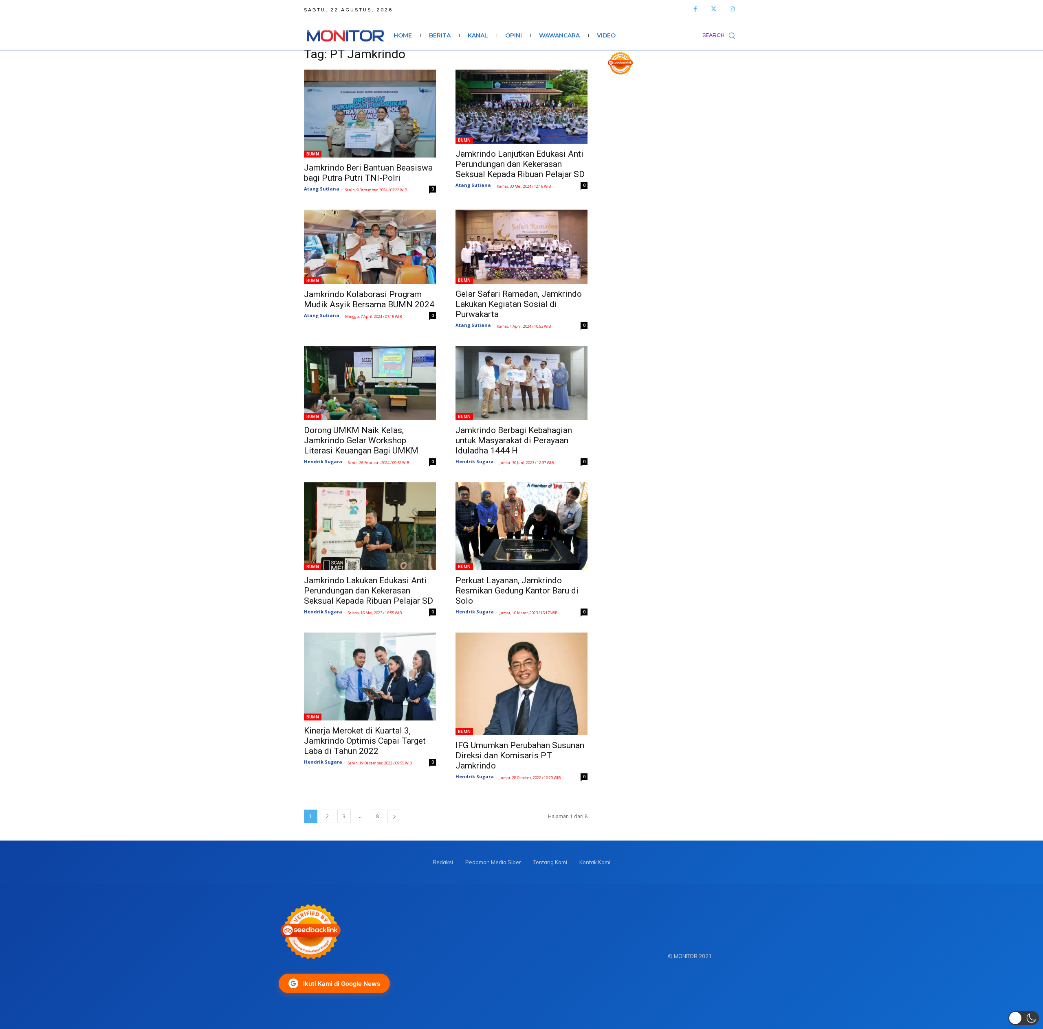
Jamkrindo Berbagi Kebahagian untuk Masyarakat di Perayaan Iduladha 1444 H (513, 440)
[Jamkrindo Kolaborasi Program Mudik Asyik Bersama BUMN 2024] (370, 247)
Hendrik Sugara (323, 461)
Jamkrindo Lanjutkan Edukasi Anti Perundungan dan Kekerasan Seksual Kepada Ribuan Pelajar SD (520, 164)
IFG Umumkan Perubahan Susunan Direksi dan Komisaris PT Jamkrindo (519, 755)
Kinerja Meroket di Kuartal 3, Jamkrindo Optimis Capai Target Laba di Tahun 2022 (365, 741)
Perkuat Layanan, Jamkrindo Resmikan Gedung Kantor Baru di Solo (517, 591)
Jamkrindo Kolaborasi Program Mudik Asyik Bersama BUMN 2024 (369, 299)
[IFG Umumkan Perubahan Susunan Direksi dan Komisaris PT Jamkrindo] (521, 684)
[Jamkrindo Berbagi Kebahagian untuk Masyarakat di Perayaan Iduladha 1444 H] (521, 383)
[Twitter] (713, 9)
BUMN (312, 154)
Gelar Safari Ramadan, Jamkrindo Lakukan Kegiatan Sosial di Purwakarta (518, 304)
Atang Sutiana (321, 189)
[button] (720, 35)
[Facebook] (695, 9)
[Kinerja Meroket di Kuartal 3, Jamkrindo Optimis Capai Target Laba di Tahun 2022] (370, 676)
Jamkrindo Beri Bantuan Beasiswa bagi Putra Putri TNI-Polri (368, 173)
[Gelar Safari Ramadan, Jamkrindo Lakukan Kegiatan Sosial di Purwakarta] (521, 247)
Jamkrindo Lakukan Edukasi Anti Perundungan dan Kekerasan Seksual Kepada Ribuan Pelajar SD (368, 591)
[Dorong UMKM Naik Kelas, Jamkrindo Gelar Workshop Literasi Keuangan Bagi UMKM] (370, 383)
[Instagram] (732, 9)
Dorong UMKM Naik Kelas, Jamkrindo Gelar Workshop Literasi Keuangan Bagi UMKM (361, 440)
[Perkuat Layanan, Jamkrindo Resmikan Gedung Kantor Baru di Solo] (521, 526)
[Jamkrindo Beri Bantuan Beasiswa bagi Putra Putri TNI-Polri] (370, 114)
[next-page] (394, 816)
